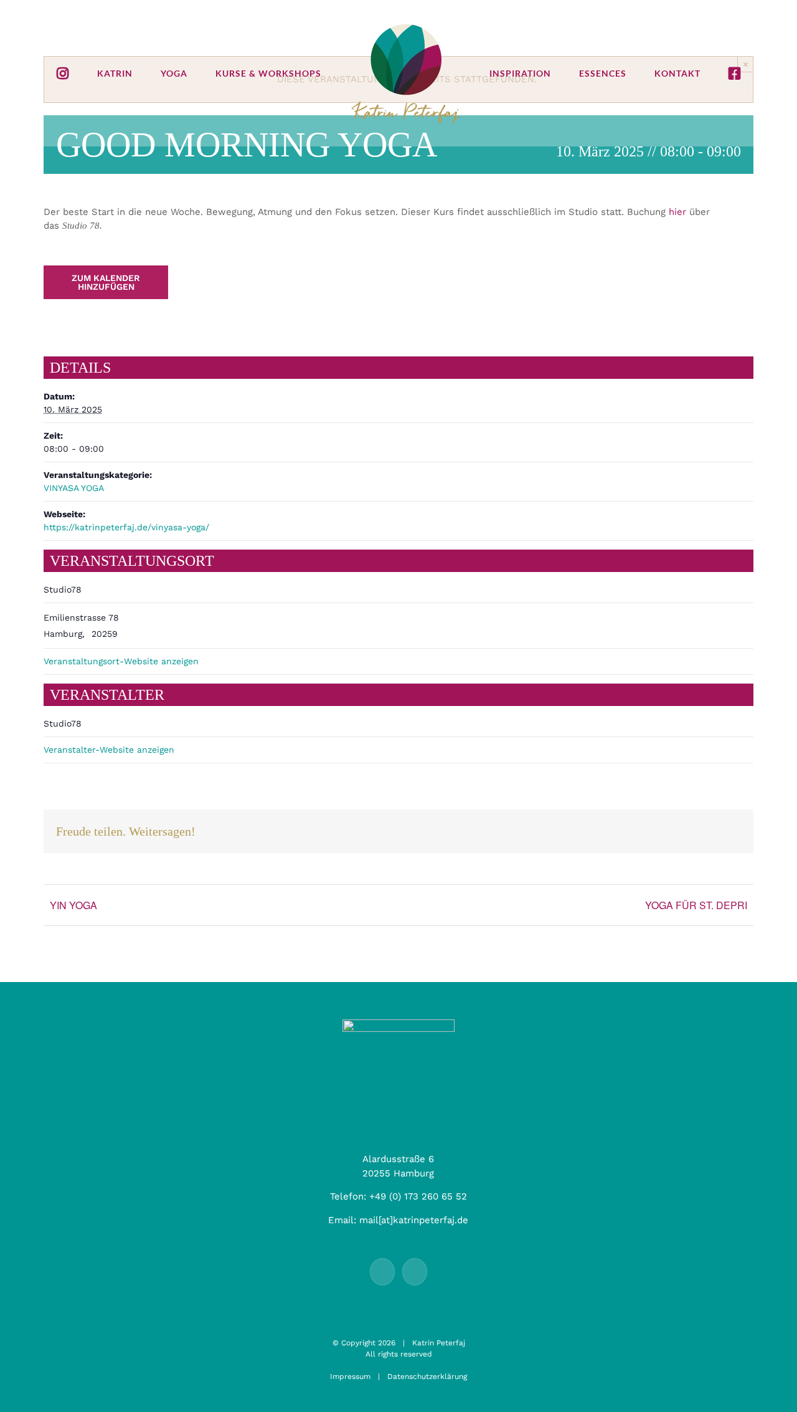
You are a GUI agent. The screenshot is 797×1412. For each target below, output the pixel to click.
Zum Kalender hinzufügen (106, 282)
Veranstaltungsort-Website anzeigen (121, 661)
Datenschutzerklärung (427, 1376)
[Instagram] (414, 1272)
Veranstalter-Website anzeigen (109, 750)
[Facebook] (382, 1272)
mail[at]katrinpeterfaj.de (413, 1220)
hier (677, 211)
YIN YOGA (73, 905)
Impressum (350, 1376)
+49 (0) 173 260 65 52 (418, 1196)
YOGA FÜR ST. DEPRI (696, 905)
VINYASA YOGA (74, 488)
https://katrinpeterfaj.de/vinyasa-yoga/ (126, 527)
